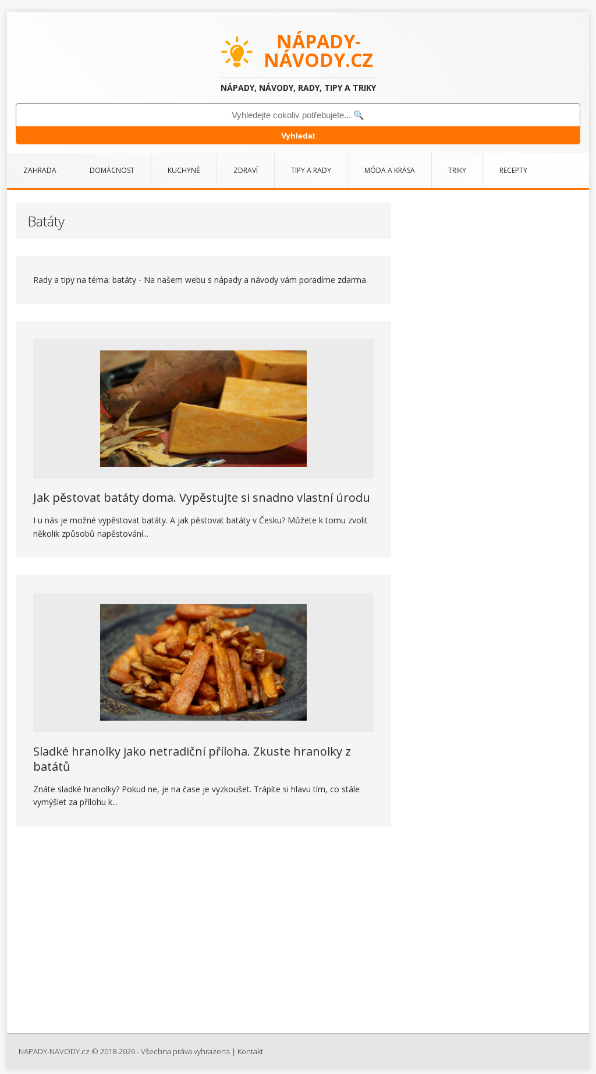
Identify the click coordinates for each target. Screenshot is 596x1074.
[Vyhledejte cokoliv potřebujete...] (298, 114)
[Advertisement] (298, 934)
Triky (457, 170)
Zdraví (245, 170)
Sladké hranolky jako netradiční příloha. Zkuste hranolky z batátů (192, 758)
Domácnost (112, 170)
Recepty (513, 170)
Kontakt (250, 1051)
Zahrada (39, 170)
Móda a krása (389, 170)
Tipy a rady (311, 170)
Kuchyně (184, 170)
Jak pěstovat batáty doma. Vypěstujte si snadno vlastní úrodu (201, 497)
